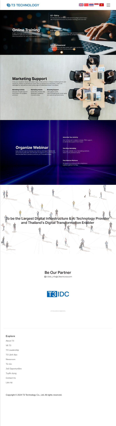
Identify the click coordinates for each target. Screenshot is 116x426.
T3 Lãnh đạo (11, 355)
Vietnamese (101, 5)
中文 (88, 5)
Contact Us (11, 378)
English (81, 5)
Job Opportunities (14, 368)
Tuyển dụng (11, 373)
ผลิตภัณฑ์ (91, 5)
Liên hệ (9, 382)
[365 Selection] (23, 5)
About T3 (10, 341)
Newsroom (10, 359)
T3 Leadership (12, 350)
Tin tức (9, 364)
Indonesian (96, 5)
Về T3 (8, 345)
